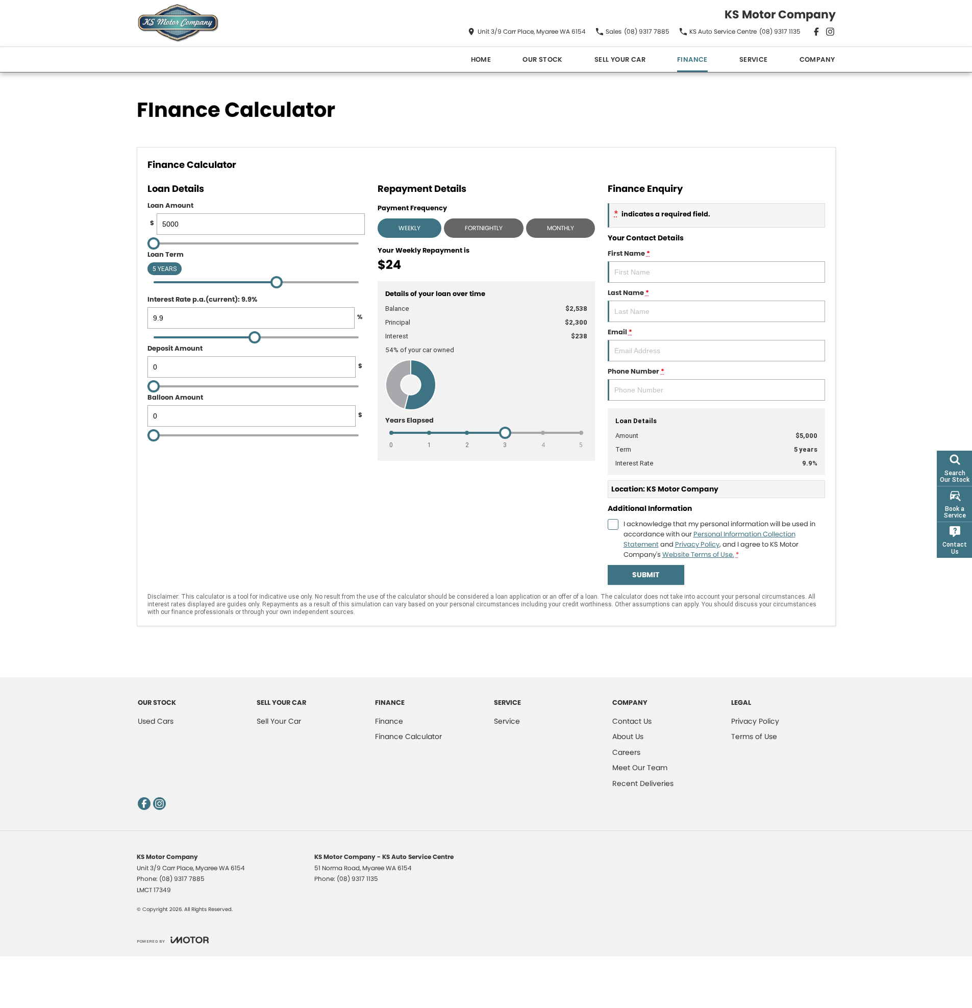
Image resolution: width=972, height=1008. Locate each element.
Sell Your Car (619, 59)
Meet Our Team (639, 768)
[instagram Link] (830, 31)
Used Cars (155, 721)
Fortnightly (484, 228)
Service (753, 59)
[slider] (153, 243)
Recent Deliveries (643, 783)
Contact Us (632, 721)
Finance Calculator (408, 736)
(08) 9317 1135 (357, 878)
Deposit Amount (254, 356)
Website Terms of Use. (698, 554)
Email (620, 332)
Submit (645, 575)
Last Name (628, 293)
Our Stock (542, 59)
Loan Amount (170, 214)
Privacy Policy (697, 544)
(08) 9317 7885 (182, 878)
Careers (626, 752)
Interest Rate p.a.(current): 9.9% (254, 307)
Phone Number (636, 371)
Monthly (560, 228)
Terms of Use (754, 736)
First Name (629, 253)
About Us (627, 736)
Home (481, 59)
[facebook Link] (816, 31)
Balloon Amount (254, 405)
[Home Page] (177, 23)
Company (817, 59)
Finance (692, 59)
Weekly (409, 228)
